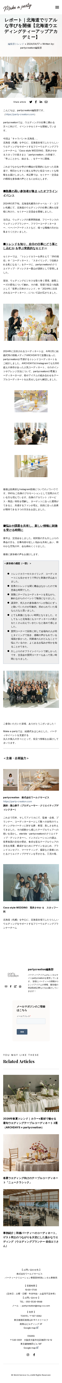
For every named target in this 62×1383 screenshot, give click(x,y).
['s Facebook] (11, 987)
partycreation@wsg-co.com (36, 1305)
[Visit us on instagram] (28, 1354)
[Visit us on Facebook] (34, 1354)
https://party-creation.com (19, 114)
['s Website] (15, 987)
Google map (30, 1327)
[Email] (6, 987)
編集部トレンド (16, 43)
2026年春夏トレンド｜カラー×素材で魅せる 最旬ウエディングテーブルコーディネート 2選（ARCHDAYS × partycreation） (30, 1123)
